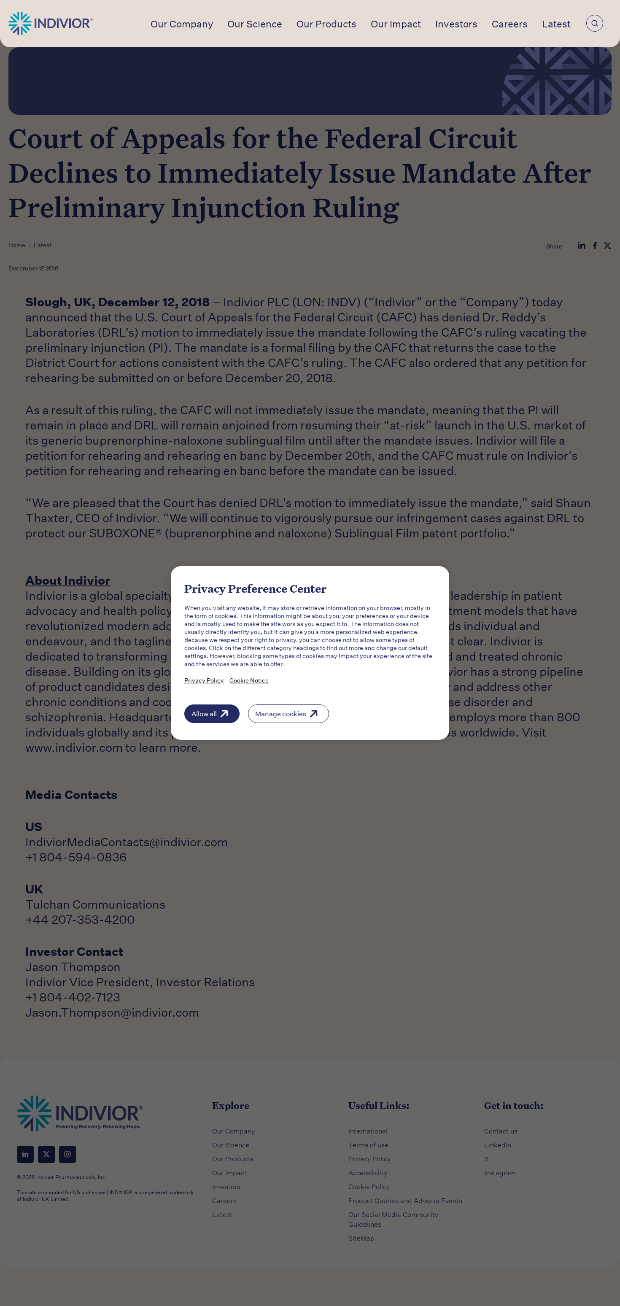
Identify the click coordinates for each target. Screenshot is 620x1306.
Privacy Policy (204, 680)
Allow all (204, 713)
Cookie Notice (249, 680)
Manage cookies (280, 713)
